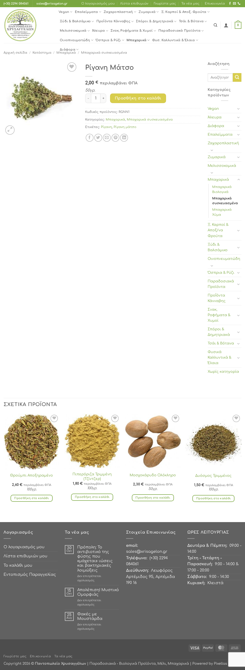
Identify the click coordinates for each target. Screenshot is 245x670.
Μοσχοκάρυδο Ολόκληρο (153, 475)
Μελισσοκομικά (73, 30)
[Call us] (239, 3)
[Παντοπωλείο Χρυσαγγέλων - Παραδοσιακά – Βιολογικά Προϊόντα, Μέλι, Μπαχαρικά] (27, 25)
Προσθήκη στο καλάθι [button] (31, 498)
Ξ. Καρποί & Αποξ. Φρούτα (183, 12)
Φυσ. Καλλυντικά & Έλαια (173, 40)
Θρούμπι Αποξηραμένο (31, 475)
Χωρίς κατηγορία (223, 371)
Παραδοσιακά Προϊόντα (179, 30)
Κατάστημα (42, 52)
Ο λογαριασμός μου (98, 3)
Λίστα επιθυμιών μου (25, 556)
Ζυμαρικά (147, 12)
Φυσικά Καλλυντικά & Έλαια (219, 357)
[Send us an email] (234, 3)
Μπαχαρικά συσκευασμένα (150, 119)
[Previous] (3, 467)
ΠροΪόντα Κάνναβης (113, 21)
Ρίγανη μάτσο (125, 127)
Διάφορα (67, 49)
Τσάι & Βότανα (191, 21)
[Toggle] (238, 108)
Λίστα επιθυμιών (134, 3)
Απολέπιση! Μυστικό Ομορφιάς (98, 592)
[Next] (241, 467)
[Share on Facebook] (90, 138)
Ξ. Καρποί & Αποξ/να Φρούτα (218, 230)
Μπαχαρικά (136, 40)
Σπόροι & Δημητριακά (154, 21)
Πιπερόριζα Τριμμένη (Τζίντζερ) (92, 476)
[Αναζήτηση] (215, 25)
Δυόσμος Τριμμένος (213, 476)
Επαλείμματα (86, 12)
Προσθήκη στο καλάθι (138, 98)
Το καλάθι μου (18, 565)
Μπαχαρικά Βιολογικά (222, 189)
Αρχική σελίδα (15, 52)
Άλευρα (98, 30)
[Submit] (237, 77)
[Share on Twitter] (98, 138)
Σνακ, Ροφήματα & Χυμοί (132, 30)
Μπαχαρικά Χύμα (222, 212)
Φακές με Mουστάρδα (89, 616)
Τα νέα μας (190, 3)
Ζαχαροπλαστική (118, 12)
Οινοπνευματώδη (75, 40)
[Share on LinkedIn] (124, 138)
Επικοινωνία (215, 3)
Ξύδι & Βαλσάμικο (75, 21)
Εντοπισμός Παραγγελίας (30, 574)
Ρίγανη (106, 127)
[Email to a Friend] (107, 138)
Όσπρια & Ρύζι (108, 40)
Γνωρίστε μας (165, 3)
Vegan (64, 12)
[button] (226, 25)
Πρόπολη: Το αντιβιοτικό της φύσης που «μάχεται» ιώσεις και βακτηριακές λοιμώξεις (95, 558)
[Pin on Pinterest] (115, 138)
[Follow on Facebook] (229, 3)
